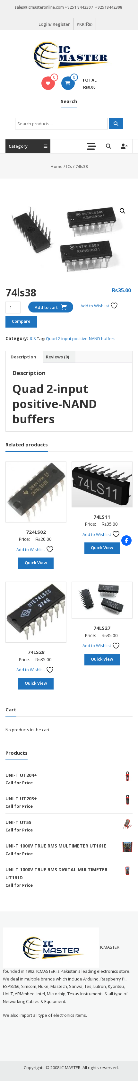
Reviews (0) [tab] (57, 357)
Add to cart (46, 307)
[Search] (116, 123)
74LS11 (101, 517)
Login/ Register (54, 24)
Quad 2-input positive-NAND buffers (81, 338)
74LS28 (36, 652)
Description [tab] (23, 357)
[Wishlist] (48, 83)
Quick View (36, 563)
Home (56, 166)
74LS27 (101, 628)
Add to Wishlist (95, 306)
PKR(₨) (84, 24)
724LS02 (36, 532)
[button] (122, 211)
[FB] (126, 540)
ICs (69, 166)
